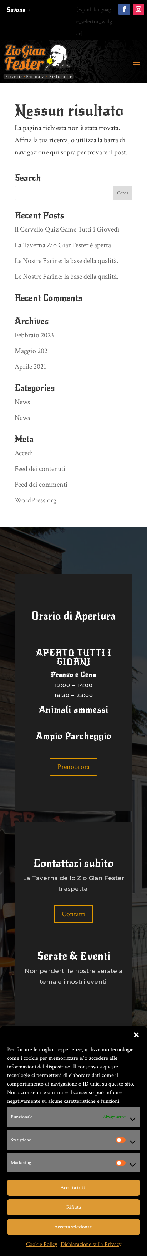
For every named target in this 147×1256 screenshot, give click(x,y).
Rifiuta (73, 1207)
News (22, 402)
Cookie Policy (41, 1244)
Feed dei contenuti (40, 468)
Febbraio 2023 (34, 335)
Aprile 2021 (30, 366)
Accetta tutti (73, 1187)
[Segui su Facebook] (124, 9)
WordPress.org (35, 500)
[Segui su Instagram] (138, 9)
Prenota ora (73, 766)
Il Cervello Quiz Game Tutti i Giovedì (67, 229)
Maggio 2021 (32, 351)
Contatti (73, 914)
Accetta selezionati (73, 1226)
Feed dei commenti (41, 484)
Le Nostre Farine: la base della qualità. (66, 260)
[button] (136, 1034)
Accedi (24, 453)
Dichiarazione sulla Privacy (91, 1244)
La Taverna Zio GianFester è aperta (63, 245)
